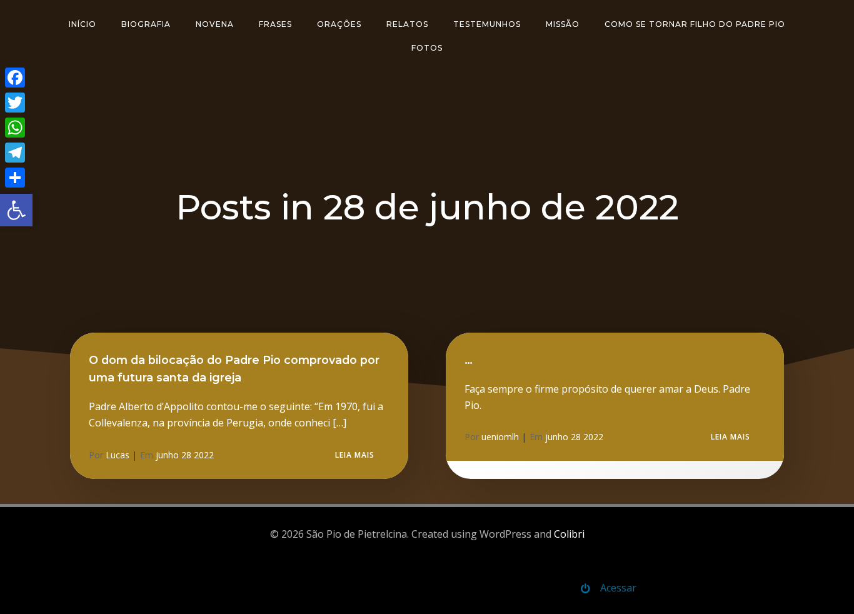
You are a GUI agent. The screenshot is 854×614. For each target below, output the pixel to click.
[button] (16, 210)
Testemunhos (487, 24)
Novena (215, 24)
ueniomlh (500, 437)
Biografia (146, 24)
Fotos (427, 48)
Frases (275, 24)
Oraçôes (339, 24)
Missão (563, 24)
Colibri (569, 534)
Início (82, 24)
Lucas (117, 455)
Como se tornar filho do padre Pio (695, 24)
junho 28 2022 (185, 455)
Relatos (407, 24)
